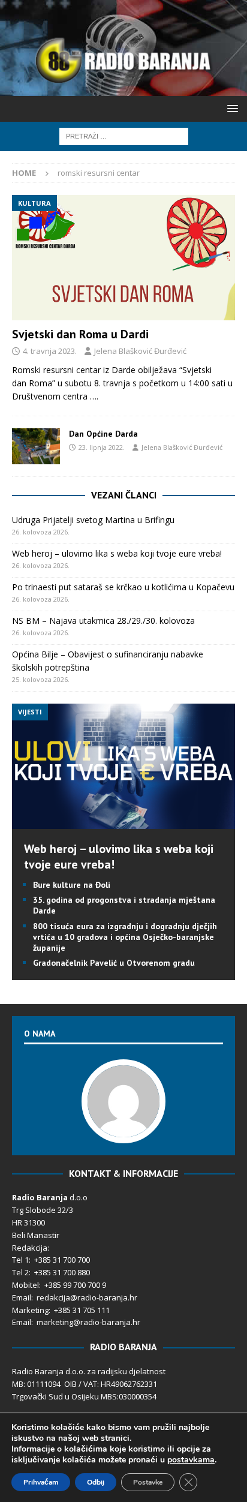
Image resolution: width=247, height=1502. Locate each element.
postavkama (191, 1460)
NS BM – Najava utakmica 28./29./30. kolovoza (103, 620)
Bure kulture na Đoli (71, 884)
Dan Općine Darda (103, 433)
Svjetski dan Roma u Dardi (80, 334)
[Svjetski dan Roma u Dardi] (123, 257)
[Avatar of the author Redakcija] (123, 1130)
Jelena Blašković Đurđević (140, 351)
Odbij (95, 1482)
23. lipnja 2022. (102, 447)
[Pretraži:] (123, 135)
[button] (230, 108)
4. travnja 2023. (50, 351)
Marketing (30, 1310)
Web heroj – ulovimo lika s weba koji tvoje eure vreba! (117, 553)
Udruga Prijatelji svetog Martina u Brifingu (93, 519)
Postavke (147, 1482)
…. (94, 396)
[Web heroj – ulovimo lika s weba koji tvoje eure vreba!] (123, 822)
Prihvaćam (40, 1482)
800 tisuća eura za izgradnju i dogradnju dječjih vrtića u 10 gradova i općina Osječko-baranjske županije (125, 937)
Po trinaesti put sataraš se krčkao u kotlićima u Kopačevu (123, 587)
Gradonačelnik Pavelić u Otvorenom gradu (114, 962)
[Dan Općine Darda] (36, 446)
